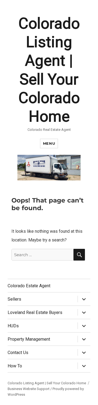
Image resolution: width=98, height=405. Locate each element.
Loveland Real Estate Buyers (35, 312)
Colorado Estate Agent (29, 285)
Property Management (29, 339)
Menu (49, 143)
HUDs (13, 325)
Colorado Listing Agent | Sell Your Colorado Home (47, 383)
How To (15, 365)
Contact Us (18, 352)
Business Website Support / (30, 389)
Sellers (14, 299)
